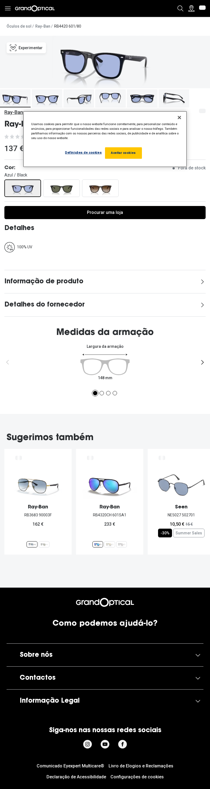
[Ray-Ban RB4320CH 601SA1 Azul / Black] (97, 544)
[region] (105, 139)
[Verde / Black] (61, 188)
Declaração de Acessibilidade (76, 776)
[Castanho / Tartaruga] (100, 188)
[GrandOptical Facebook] (122, 744)
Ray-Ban (42, 26)
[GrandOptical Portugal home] (105, 602)
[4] (115, 393)
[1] (95, 393)
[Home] (35, 8)
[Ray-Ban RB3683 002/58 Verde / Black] (44, 544)
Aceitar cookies (123, 153)
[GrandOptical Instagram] (87, 744)
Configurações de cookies (137, 776)
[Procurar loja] (191, 8)
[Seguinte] (202, 362)
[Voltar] (7, 362)
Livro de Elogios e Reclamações (141, 766)
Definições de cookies (83, 153)
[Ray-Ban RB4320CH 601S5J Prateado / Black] (121, 544)
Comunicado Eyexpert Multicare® (70, 766)
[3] (108, 393)
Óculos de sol (19, 26)
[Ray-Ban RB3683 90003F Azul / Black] (32, 544)
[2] (102, 393)
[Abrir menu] (7, 8)
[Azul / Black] (22, 188)
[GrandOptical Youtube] (105, 744)
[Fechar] (179, 117)
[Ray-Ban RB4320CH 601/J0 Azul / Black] (109, 544)
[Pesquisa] (180, 8)
